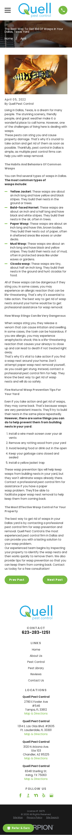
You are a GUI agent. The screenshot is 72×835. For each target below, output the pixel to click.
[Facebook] (20, 795)
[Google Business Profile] (51, 795)
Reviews (36, 674)
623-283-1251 (36, 632)
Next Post (55, 580)
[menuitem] (18, 817)
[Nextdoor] (36, 795)
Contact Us (36, 680)
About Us (36, 656)
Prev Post (16, 580)
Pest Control (36, 662)
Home (36, 649)
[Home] (34, 10)
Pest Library (36, 668)
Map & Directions (36, 713)
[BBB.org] (28, 795)
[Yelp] (44, 795)
